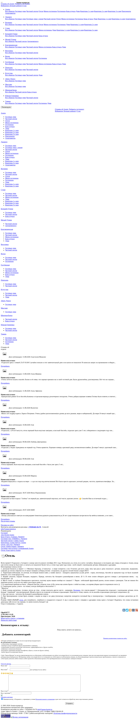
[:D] (12, 674)
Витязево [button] (8, 22)
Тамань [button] (8, 101)
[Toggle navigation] (2, 2)
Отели (41, 11)
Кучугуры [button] (9, 73)
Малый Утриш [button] (10, 39)
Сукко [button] (7, 28)
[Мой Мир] (133, 610)
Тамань (3, 334)
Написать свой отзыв (9, 620)
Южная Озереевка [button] (12, 96)
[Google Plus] (136, 610)
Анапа (3, 113)
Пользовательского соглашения (45, 699)
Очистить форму (6, 664)
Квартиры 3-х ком (114, 11)
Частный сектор (32, 11)
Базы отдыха (70, 11)
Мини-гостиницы (50, 11)
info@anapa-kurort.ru (8, 529)
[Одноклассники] (130, 610)
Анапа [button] (7, 9)
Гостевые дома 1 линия (34, 19)
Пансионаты (126, 11)
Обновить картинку (7, 697)
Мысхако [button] (8, 84)
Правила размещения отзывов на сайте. (115, 638)
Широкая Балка (6, 315)
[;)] (10, 674)
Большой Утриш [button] (11, 34)
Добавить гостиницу (22, 4)
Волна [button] (7, 56)
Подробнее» (5, 366)
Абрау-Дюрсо (6, 301)
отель (21, 600)
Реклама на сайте (7, 525)
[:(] (4, 674)
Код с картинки (6, 693)
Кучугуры (4, 289)
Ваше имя (4, 666)
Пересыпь (4, 280)
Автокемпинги (32, 41)
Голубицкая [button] (9, 62)
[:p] (2, 674)
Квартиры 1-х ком (87, 11)
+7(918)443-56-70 (34, 527)
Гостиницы (61, 11)
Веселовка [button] (9, 51)
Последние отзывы (8, 521)
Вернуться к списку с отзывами (12, 618)
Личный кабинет (15, 6)
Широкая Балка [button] (11, 90)
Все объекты (10, 11)
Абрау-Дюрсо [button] (10, 79)
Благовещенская (7, 229)
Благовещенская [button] (11, 45)
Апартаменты (10, 13)
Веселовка (5, 244)
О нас (24, 6)
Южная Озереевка (7, 325)
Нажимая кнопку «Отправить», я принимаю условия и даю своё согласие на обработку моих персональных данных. (48, 699)
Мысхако (4, 308)
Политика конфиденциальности (65, 713)
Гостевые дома (20, 11)
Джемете (4, 142)
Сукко (3, 190)
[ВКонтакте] (124, 610)
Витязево (4, 169)
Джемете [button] (8, 17)
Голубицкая (5, 265)
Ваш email (4, 669)
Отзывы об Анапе (7, 4)
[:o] (6, 674)
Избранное (5, 6)
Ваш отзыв (4, 691)
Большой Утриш (7, 209)
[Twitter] (127, 610)
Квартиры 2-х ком (100, 11)
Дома (78, 11)
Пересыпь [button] (9, 67)
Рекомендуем (6, 107)
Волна (3, 254)
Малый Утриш (6, 220)
